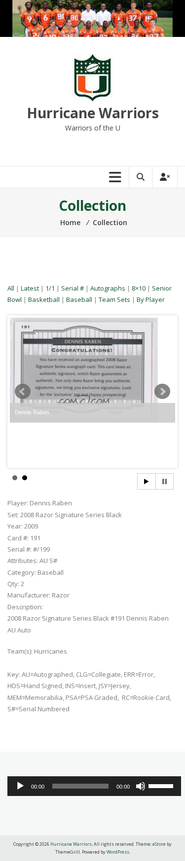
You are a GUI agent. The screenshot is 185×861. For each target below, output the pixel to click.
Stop (164, 481)
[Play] (20, 786)
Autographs (107, 288)
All (10, 288)
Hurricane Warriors (93, 112)
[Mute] (141, 786)
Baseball (79, 299)
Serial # (72, 288)
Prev (23, 391)
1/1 (50, 288)
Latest (30, 288)
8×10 (139, 288)
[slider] (162, 785)
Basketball (44, 299)
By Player (151, 299)
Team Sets (114, 299)
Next (162, 391)
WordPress (118, 852)
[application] (94, 786)
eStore (159, 844)
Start (146, 481)
